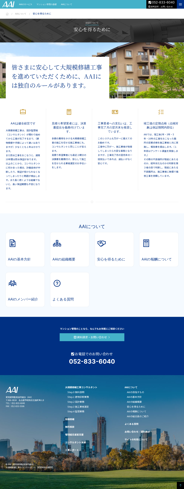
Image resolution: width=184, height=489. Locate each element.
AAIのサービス (25, 4)
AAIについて (66, 4)
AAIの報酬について (136, 411)
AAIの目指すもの (135, 392)
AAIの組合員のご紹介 (138, 416)
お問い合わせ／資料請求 (137, 431)
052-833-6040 (163, 2)
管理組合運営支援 (74, 434)
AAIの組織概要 (134, 401)
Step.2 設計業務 (75, 401)
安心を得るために (136, 406)
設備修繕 (69, 419)
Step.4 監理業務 (75, 411)
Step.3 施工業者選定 (78, 406)
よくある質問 (131, 424)
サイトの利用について (136, 439)
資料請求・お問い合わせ (162, 6)
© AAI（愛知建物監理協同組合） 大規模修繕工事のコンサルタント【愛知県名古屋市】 (30, 466)
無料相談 (69, 426)
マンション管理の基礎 (47, 4)
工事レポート (72, 450)
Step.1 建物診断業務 (78, 397)
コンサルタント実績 (75, 442)
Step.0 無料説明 (75, 392)
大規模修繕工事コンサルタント (81, 387)
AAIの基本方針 (134, 397)
